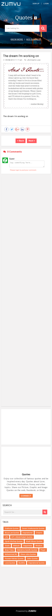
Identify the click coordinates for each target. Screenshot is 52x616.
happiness (27, 546)
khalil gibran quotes (34, 541)
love (38, 60)
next (31, 140)
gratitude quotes (11, 528)
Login (46, 4)
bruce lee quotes (12, 533)
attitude (16, 546)
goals (7, 546)
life (28, 60)
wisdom (38, 546)
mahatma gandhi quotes (27, 550)
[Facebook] (6, 129)
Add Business (33, 39)
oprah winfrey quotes (13, 541)
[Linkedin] (22, 129)
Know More (17, 39)
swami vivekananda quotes (33, 528)
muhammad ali (11, 554)
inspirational (27, 533)
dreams (33, 60)
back (21, 140)
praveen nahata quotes (14, 559)
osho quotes (32, 559)
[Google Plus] (17, 129)
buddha (22, 563)
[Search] (44, 512)
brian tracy (9, 550)
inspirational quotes (36, 563)
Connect (26, 496)
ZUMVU (32, 611)
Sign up (36, 4)
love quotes (10, 563)
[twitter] (12, 129)
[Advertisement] (26, 291)
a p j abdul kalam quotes (22, 537)
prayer (43, 550)
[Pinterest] (27, 129)
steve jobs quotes (28, 554)
